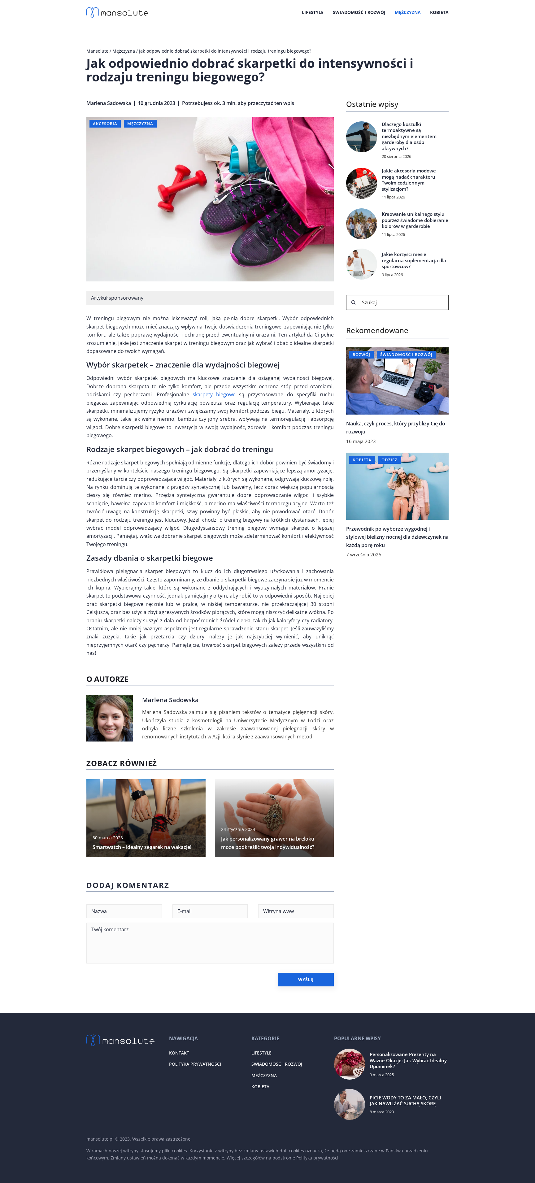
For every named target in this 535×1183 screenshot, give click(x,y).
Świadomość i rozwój (359, 12)
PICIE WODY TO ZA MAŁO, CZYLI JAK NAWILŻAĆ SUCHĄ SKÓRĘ (405, 1101)
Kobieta (439, 12)
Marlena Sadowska (108, 103)
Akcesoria (105, 123)
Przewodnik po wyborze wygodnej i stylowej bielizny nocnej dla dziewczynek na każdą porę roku (397, 536)
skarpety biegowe (214, 394)
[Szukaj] (353, 302)
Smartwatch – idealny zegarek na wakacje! (142, 847)
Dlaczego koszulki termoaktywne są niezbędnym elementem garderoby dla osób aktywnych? (409, 136)
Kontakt (179, 1053)
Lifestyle (313, 12)
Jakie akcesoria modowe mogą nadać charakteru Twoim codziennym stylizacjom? (409, 180)
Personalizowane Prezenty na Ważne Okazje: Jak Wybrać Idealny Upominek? (408, 1060)
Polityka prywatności (195, 1064)
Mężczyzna (408, 12)
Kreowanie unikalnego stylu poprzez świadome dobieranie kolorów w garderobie (415, 220)
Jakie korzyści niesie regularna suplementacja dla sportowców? (414, 260)
